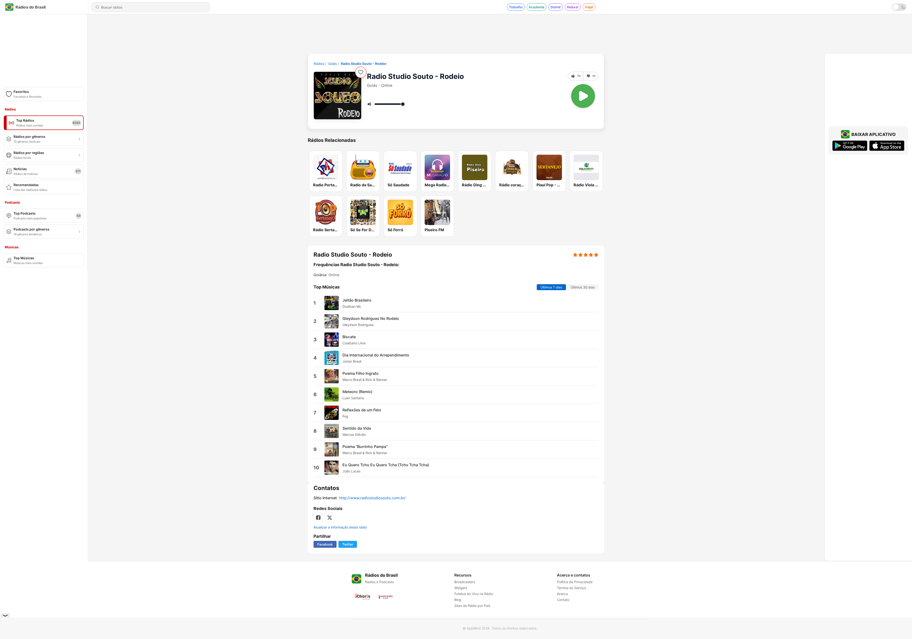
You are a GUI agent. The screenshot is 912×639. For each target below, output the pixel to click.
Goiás (332, 64)
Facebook (325, 544)
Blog (457, 600)
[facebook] (318, 517)
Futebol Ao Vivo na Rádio (473, 594)
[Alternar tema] (899, 7)
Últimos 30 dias (583, 287)
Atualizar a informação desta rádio (340, 527)
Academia (536, 7)
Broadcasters (464, 582)
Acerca (562, 594)
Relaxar (573, 7)
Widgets (460, 588)
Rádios (319, 64)
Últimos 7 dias (551, 287)
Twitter (347, 544)
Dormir (556, 7)
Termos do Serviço (571, 588)
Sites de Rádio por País (472, 606)
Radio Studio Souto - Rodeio (363, 64)
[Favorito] (360, 72)
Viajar (589, 7)
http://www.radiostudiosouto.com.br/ (372, 497)
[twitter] (329, 517)
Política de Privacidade (575, 582)
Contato (563, 600)
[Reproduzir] (583, 96)
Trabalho (515, 7)
